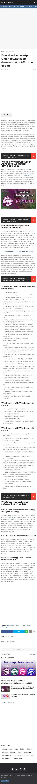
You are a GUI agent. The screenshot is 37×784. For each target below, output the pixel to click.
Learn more (4, 777)
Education (12, 6)
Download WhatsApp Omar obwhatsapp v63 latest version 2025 (16, 682)
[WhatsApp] (26, 631)
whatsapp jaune (29, 755)
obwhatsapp (27, 752)
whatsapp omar (10, 51)
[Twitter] (19, 631)
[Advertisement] (18, 28)
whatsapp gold (17, 755)
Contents (7, 115)
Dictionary (29, 749)
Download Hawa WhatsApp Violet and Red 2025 (23, 695)
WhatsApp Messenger (14, 517)
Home (2, 51)
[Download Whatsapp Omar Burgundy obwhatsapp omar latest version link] (5, 689)
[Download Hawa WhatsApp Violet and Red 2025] (5, 696)
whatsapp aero (6, 755)
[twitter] (16, 769)
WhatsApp (26, 175)
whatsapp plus (5, 627)
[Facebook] (7, 631)
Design (22, 749)
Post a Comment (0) (18, 649)
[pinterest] (24, 769)
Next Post (32, 654)
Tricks (30, 6)
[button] (2, 2)
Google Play (27, 434)
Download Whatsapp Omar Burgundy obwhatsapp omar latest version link (22, 687)
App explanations (22, 6)
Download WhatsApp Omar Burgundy (18, 251)
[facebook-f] (12, 769)
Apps (16, 749)
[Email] (30, 631)
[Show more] (34, 631)
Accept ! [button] (5, 781)
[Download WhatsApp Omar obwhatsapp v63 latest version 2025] (18, 668)
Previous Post (6, 654)
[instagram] (20, 769)
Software (4, 6)
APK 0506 (8, 2)
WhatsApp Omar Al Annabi (23, 625)
